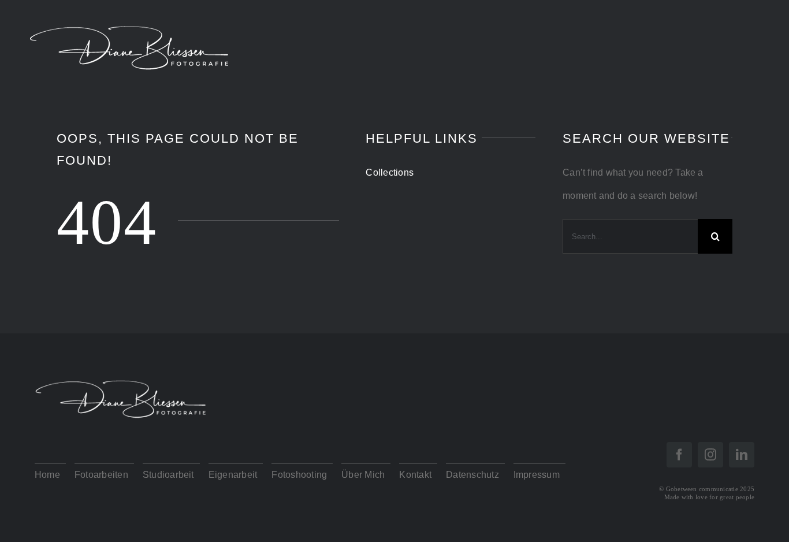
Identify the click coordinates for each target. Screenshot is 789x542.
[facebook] (679, 454)
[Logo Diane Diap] (121, 372)
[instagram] (710, 454)
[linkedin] (741, 454)
